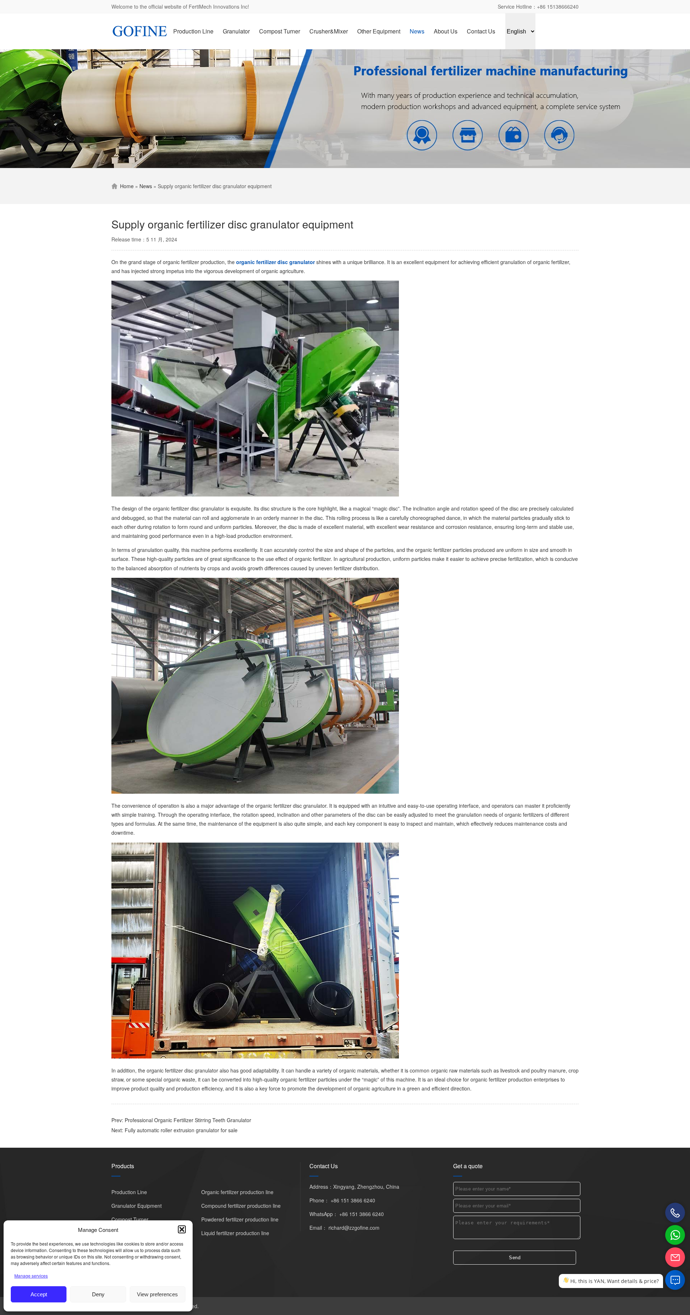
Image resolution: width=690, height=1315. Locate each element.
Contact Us (481, 31)
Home (127, 186)
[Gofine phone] (675, 1213)
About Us (445, 31)
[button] (181, 1229)
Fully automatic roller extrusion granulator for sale (181, 1130)
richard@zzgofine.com (354, 1227)
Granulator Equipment (136, 1205)
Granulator (236, 31)
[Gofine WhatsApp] (675, 1235)
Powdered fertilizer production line (240, 1219)
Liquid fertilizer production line (235, 1233)
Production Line (193, 31)
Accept (39, 1294)
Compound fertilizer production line (241, 1205)
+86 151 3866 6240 (353, 1200)
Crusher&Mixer (328, 31)
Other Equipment (378, 31)
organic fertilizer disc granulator (275, 262)
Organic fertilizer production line (237, 1192)
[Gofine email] (675, 1257)
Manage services (31, 1276)
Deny (98, 1294)
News (417, 31)
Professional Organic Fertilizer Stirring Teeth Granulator (188, 1120)
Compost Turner (279, 31)
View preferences (157, 1294)
